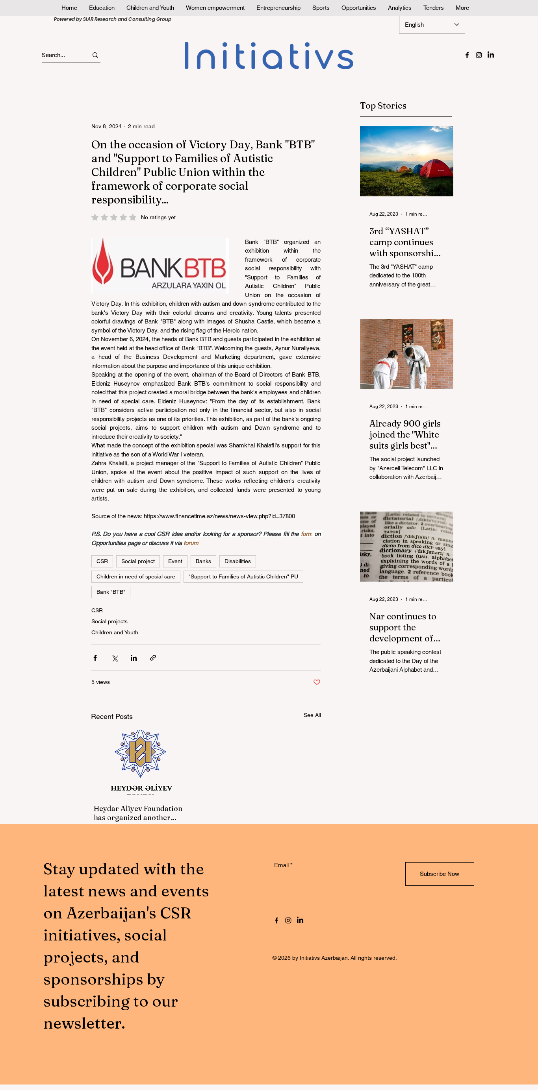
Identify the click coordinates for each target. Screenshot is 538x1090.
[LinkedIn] (491, 55)
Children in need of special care (135, 576)
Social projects (109, 621)
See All (312, 715)
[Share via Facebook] (95, 657)
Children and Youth (114, 632)
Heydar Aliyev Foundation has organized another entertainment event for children (138, 813)
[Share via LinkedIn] (133, 657)
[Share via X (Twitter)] (114, 657)
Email (281, 865)
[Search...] (95, 55)
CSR (102, 561)
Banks (203, 561)
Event (175, 561)
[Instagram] (479, 55)
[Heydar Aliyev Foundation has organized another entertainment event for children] (141, 762)
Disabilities (237, 561)
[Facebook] (467, 55)
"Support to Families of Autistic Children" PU (243, 576)
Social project (138, 561)
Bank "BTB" (110, 592)
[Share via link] (153, 657)
